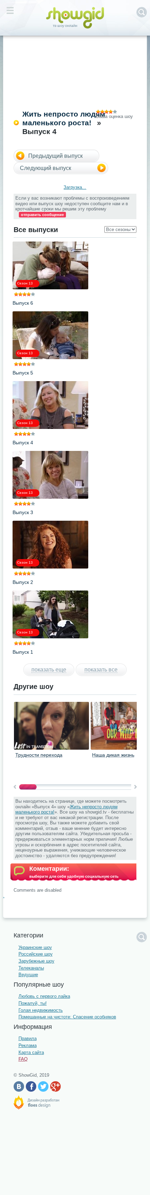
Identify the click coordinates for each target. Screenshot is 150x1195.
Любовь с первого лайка (44, 996)
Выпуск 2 (23, 582)
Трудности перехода (38, 755)
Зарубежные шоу (36, 961)
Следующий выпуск (45, 168)
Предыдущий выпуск (55, 156)
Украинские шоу (35, 947)
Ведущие (28, 974)
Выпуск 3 (23, 512)
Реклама (27, 1045)
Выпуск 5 (23, 373)
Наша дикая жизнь (113, 755)
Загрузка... (74, 187)
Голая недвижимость (40, 1010)
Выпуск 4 (23, 442)
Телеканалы (31, 968)
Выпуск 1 (23, 652)
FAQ (23, 1059)
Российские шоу (35, 954)
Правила (27, 1038)
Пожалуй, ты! (32, 1003)
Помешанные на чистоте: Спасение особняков (67, 1016)
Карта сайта (31, 1052)
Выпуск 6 (23, 303)
